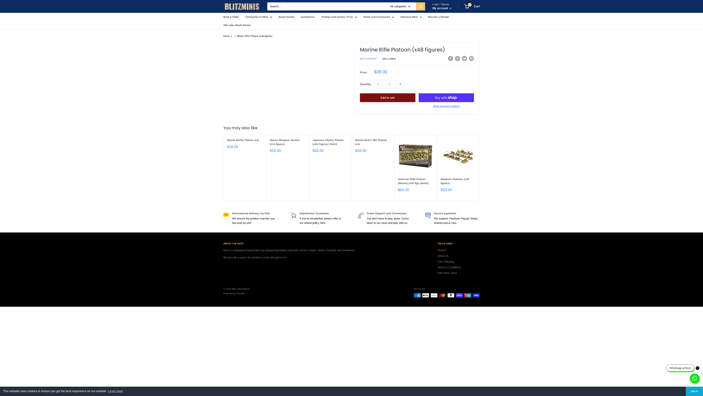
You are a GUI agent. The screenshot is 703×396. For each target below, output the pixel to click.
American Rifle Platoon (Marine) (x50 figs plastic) (413, 181)
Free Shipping (446, 261)
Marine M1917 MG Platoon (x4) (371, 142)
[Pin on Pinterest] (457, 58)
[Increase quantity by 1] (400, 84)
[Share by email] (471, 58)
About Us (443, 255)
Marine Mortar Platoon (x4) (243, 140)
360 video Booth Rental (236, 25)
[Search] (420, 6)
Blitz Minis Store (447, 272)
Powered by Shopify (234, 293)
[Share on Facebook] (450, 58)
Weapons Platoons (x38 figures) (455, 181)
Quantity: (366, 84)
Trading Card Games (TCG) (337, 17)
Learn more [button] (115, 391)
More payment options (446, 106)
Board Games (287, 17)
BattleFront (368, 58)
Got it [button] (694, 391)
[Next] (480, 167)
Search (442, 250)
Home (226, 36)
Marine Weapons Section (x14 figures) (285, 142)
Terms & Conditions (449, 267)
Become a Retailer (438, 17)
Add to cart (387, 97)
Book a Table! (231, 17)
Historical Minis (409, 17)
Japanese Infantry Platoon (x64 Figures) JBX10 (328, 142)
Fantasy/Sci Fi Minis (257, 17)
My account (440, 8)
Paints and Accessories (376, 17)
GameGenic (308, 17)
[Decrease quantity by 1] (378, 84)
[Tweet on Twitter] (464, 58)
